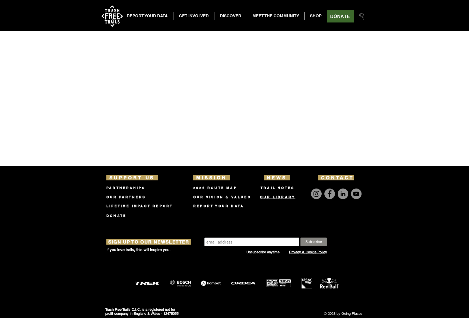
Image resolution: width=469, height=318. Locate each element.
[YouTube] (356, 194)
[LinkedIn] (343, 194)
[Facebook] (329, 194)
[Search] (361, 16)
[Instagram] (316, 194)
